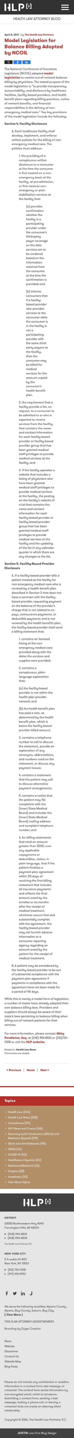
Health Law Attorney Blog (17, 7)
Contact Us (11, 1356)
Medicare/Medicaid (24, 1165)
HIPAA (15, 1149)
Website (9, 1346)
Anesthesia (18, 1176)
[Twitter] (15, 1293)
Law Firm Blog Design (37, 1433)
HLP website (35, 1042)
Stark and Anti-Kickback (27, 1143)
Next (44, 1070)
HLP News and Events (25, 1128)
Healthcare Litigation (24, 1160)
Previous (13, 1070)
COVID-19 (17, 1154)
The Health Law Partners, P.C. (47, 1419)
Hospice (16, 1171)
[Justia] (31, 1293)
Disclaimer (11, 1351)
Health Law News (26, 1049)
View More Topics (19, 1182)
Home (31, 1070)
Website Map (12, 1361)
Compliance (19, 1123)
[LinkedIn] (23, 1293)
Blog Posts (11, 1366)
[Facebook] (6, 1293)
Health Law (19, 1112)
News (7, 1341)
